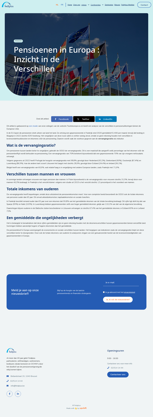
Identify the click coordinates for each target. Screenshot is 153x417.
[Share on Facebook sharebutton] (62, 118)
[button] (85, 4)
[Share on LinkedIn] (106, 118)
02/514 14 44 (16, 381)
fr (62, 4)
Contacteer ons (117, 374)
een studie (33, 126)
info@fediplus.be (18, 386)
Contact (144, 5)
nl (57, 4)
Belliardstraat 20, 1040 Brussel (24, 376)
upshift (83, 408)
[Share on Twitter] (84, 118)
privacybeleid (129, 292)
